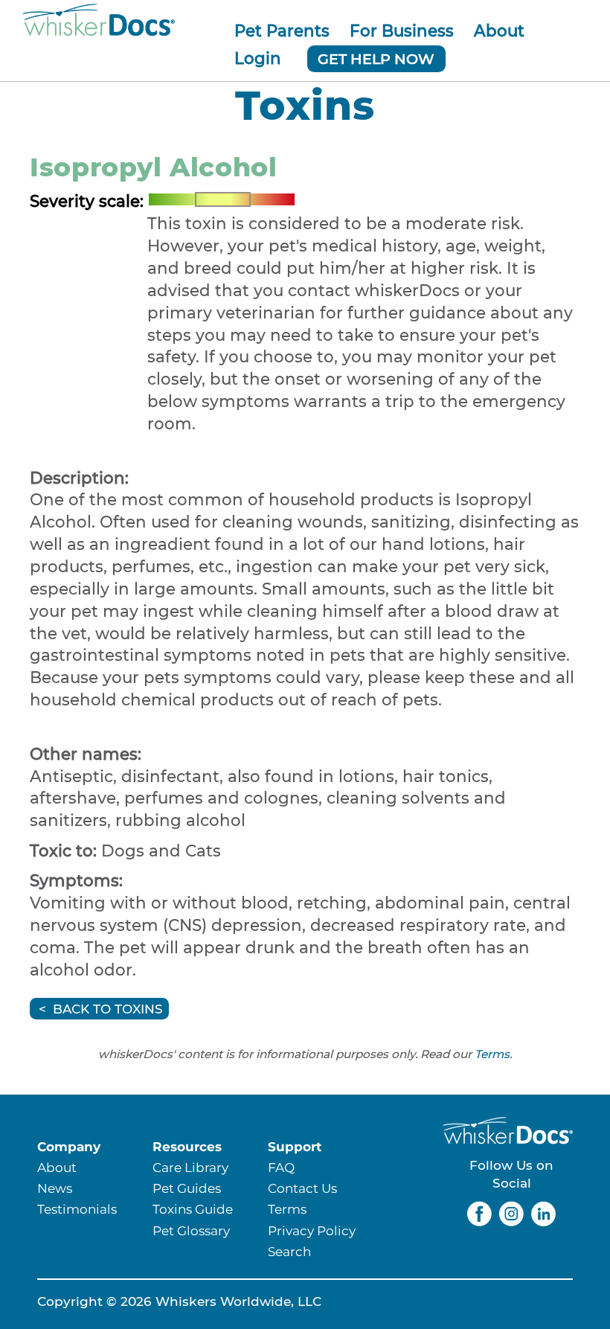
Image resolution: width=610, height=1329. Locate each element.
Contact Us (302, 1188)
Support (294, 1146)
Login (257, 58)
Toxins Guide (192, 1209)
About (499, 30)
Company (68, 1146)
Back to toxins (108, 1008)
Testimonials (77, 1209)
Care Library (190, 1167)
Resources (187, 1146)
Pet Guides (186, 1188)
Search (289, 1251)
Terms (492, 1054)
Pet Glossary (191, 1230)
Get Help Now (376, 59)
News (54, 1188)
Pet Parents (282, 30)
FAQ (281, 1167)
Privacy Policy (312, 1230)
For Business (402, 30)
